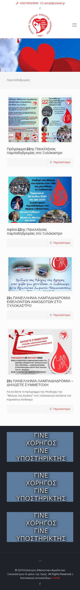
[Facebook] (40, 8)
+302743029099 (28, 3)
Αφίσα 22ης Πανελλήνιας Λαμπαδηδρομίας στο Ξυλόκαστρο (34, 231)
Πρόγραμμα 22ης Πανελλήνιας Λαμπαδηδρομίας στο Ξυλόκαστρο (34, 151)
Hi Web (55, 578)
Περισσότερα (61, 162)
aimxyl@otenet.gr (54, 3)
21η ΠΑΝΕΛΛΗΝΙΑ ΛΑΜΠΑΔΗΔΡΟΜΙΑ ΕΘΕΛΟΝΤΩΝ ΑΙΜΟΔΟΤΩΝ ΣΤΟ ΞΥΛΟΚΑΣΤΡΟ (38, 302)
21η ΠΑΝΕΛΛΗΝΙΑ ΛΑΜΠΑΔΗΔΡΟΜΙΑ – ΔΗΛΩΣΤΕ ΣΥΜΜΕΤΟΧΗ (40, 383)
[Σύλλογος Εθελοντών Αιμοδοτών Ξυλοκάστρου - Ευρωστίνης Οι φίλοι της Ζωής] (40, 25)
